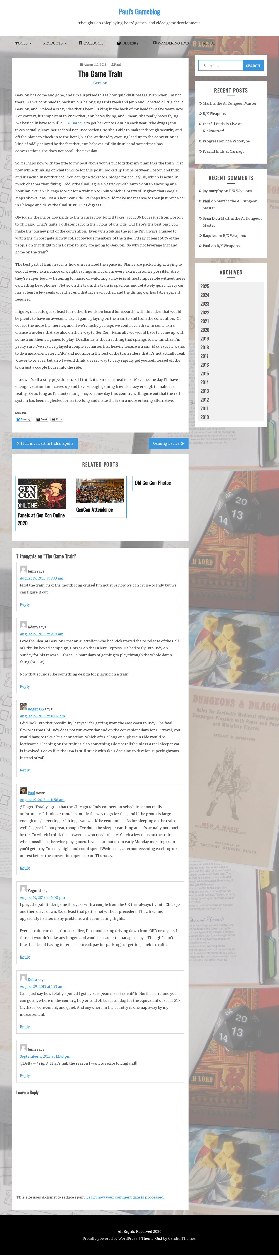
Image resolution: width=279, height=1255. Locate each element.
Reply (25, 604)
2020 (205, 330)
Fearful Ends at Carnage (223, 151)
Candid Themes (182, 1238)
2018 (205, 347)
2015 (205, 373)
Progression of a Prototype (226, 141)
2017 (204, 356)
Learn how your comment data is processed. (125, 1197)
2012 (205, 399)
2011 (204, 408)
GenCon (100, 83)
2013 (205, 391)
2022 (205, 312)
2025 (205, 286)
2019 (205, 338)
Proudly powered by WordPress (110, 1238)
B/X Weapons (214, 113)
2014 (205, 382)
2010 (205, 417)
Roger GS (36, 709)
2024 (205, 295)
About (209, 43)
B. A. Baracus (74, 123)
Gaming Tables (166, 443)
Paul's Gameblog (139, 11)
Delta (32, 979)
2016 (205, 364)
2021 (205, 321)
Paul (117, 65)
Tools (21, 43)
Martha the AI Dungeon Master (230, 103)
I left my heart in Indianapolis (47, 443)
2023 (205, 303)
